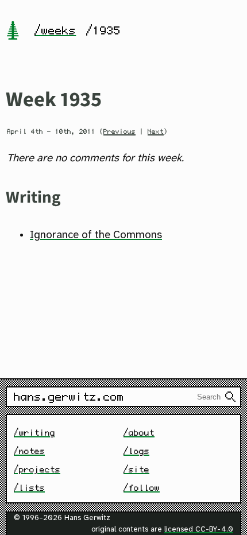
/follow (142, 488)
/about (139, 432)
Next (156, 131)
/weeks (55, 30)
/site (136, 469)
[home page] (12, 31)
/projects (37, 469)
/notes (29, 451)
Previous (119, 131)
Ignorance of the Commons (96, 235)
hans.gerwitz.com (69, 396)
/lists (29, 488)
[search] (230, 396)
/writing (34, 432)
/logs (136, 451)
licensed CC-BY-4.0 (198, 529)
